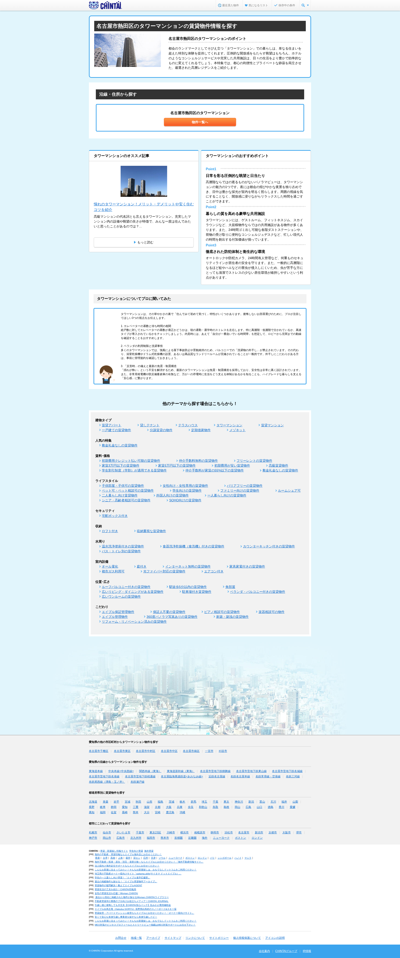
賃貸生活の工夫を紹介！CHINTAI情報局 (115, 889)
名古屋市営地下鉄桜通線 (140, 776)
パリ (212, 858)
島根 (226, 807)
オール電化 (110, 566)
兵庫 (179, 807)
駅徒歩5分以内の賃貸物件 (188, 587)
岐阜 (103, 807)
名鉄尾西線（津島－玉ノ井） (107, 781)
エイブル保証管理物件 (118, 612)
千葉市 (140, 832)
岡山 (237, 807)
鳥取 (215, 807)
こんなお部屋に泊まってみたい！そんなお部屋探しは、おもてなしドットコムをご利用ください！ (146, 869)
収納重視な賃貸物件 (151, 531)
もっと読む (145, 242)
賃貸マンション (272, 425)
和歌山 (203, 807)
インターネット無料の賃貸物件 (188, 566)
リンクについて (195, 937)
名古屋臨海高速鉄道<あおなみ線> (182, 776)
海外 (204, 837)
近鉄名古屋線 (217, 776)
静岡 (113, 807)
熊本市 (165, 837)
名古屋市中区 (169, 751)
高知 (91, 812)
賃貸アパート (111, 425)
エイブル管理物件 (115, 617)
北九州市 (135, 837)
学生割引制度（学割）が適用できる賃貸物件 (134, 470)
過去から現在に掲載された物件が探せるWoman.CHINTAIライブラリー (132, 897)
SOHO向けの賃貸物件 (185, 500)
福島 (160, 801)
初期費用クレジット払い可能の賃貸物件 (131, 460)
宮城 (127, 801)
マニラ (247, 858)
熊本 (135, 812)
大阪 (169, 807)
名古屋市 (243, 832)
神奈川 (239, 801)
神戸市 (93, 837)
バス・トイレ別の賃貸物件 (121, 551)
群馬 (193, 801)
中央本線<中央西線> (121, 771)
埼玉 (204, 801)
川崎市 (171, 832)
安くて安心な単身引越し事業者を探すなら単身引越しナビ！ (126, 917)
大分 (147, 812)
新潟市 (259, 832)
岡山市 (107, 837)
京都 (157, 807)
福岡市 (151, 837)
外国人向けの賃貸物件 (172, 495)
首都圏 (178, 837)
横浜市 (184, 832)
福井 (284, 801)
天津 (153, 858)
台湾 (105, 858)
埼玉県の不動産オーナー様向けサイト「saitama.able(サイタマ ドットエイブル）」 (138, 873)
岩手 (116, 801)
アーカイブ (153, 937)
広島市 (120, 837)
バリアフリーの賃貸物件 (244, 485)
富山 (262, 801)
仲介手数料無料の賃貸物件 (198, 460)
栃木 (182, 801)
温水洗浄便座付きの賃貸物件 (123, 546)
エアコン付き (214, 571)
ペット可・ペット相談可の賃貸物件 (128, 490)
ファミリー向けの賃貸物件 (239, 490)
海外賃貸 (148, 851)
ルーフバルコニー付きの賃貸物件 (126, 587)
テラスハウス (188, 425)
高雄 (112, 858)
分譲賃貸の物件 (161, 430)
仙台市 (107, 832)
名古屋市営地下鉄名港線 (104, 776)
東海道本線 (96, 771)
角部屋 (230, 587)
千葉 (215, 801)
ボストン (240, 837)
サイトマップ (173, 937)
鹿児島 (170, 812)
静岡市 (215, 832)
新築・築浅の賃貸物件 (232, 617)
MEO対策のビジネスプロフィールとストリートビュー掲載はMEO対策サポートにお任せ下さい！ (145, 924)
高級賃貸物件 (278, 465)
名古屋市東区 (122, 751)
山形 (149, 801)
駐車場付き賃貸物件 (196, 592)
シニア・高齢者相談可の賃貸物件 (126, 500)
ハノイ (237, 858)
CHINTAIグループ (286, 951)
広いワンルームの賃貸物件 (121, 596)
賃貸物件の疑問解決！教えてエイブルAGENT (118, 885)
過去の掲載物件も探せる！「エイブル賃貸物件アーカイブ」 (126, 881)
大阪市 (286, 832)
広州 (145, 858)
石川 (273, 801)
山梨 (295, 801)
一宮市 (209, 751)
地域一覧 (136, 937)
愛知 (125, 807)
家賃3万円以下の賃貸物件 (120, 465)
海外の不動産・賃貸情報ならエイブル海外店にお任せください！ (128, 854)
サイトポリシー (219, 937)
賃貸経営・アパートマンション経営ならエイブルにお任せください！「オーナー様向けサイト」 (144, 913)
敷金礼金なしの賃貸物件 (120, 445)
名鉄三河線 (293, 776)
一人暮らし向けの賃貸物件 (226, 495)
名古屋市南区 (191, 751)
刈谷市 (223, 751)
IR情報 (307, 951)
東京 (226, 801)
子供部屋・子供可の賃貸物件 (123, 485)
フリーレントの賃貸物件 (254, 460)
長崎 (125, 812)
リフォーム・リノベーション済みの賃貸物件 (134, 621)
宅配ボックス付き (115, 516)
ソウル (162, 858)
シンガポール (224, 858)
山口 (259, 807)
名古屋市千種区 (98, 751)
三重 (135, 807)
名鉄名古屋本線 (240, 776)
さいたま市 (123, 832)
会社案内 (264, 951)
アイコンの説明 (275, 937)
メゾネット (237, 430)
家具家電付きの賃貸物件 (247, 566)
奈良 (191, 807)
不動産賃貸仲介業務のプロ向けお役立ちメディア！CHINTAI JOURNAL (132, 901)
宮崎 (157, 812)
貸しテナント (149, 425)
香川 (281, 807)
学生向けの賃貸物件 (187, 490)
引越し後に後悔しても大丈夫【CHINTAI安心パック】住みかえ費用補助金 (133, 905)
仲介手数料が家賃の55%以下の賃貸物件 (214, 470)
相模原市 (199, 832)
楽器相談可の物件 (271, 612)
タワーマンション (229, 425)
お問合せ (120, 937)
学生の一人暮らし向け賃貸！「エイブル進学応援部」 (122, 877)
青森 (105, 801)
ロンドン (257, 837)
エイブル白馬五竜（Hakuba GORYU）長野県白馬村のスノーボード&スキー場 (135, 909)
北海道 (93, 801)
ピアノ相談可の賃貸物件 (222, 612)
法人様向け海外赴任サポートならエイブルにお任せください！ (127, 865)
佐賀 (113, 812)
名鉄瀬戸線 (137, 781)
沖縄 (182, 812)
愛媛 (292, 807)
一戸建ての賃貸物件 (116, 430)
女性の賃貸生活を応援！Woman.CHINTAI (116, 893)
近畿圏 (192, 837)
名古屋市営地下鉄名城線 (287, 771)
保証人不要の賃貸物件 (169, 612)
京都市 (273, 832)
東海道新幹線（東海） (181, 771)
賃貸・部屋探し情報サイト (114, 851)
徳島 (270, 807)
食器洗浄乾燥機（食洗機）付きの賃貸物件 (193, 546)
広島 (248, 807)
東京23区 (155, 832)
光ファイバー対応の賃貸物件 (164, 571)
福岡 (103, 812)
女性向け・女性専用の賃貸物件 (185, 485)
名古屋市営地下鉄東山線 (251, 771)
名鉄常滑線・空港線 (268, 776)
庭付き (142, 566)
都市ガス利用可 (113, 571)
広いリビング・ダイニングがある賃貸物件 (132, 592)
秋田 (138, 801)
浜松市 (229, 832)
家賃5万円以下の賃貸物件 (177, 465)
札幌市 (93, 832)
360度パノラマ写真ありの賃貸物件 (172, 617)
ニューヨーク (221, 837)
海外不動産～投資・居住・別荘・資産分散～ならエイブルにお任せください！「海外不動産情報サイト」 (149, 862)
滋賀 (147, 807)
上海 (120, 858)
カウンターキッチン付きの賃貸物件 (269, 546)
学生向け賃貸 (136, 851)
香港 (97, 858)
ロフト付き (110, 531)
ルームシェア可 (289, 490)
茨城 (171, 801)
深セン (136, 858)
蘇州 (128, 858)
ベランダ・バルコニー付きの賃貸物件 (257, 592)
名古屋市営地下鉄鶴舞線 (215, 771)
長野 (91, 807)
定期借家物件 (201, 430)
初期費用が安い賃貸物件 (232, 465)
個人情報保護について (247, 937)
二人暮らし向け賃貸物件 (120, 495)
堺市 (299, 832)
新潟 (251, 801)
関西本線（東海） (150, 771)
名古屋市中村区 (145, 751)
